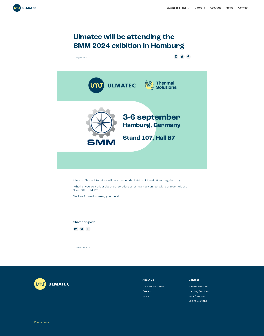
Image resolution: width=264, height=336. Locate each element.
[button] (178, 8)
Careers (200, 7)
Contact (243, 7)
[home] (24, 8)
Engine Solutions (198, 301)
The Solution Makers (153, 286)
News (229, 7)
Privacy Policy (41, 322)
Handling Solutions (199, 291)
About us (215, 7)
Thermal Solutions (198, 286)
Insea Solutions (197, 296)
